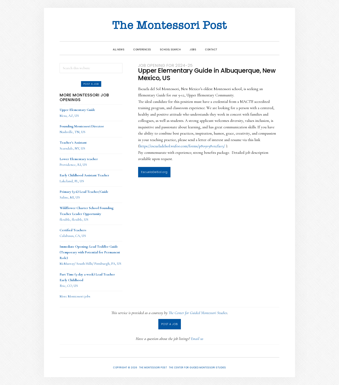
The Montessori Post (169, 25)
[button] (226, 46)
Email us (197, 338)
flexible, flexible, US (86, 214)
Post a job (91, 84)
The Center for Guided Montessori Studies (198, 313)
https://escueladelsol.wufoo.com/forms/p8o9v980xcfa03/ (182, 146)
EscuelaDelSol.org (154, 172)
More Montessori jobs (75, 296)
